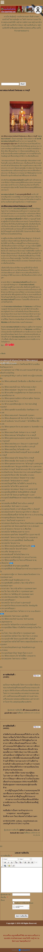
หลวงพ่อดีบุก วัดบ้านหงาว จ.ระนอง (14, 506)
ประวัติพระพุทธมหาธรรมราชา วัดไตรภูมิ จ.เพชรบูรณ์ (22, 464)
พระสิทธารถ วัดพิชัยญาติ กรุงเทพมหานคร (17, 594)
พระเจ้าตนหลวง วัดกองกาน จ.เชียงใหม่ (16, 529)
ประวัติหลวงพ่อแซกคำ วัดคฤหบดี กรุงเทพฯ (17, 415)
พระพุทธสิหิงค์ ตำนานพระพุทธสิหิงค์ (15, 566)
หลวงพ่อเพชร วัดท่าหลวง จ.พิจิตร (14, 659)
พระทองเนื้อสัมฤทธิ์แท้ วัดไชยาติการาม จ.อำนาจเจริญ (22, 515)
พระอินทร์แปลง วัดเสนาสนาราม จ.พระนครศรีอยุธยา (21, 472)
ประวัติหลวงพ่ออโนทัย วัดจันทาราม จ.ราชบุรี (18, 432)
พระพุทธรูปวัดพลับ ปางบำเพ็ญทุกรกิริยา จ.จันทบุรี (20, 509)
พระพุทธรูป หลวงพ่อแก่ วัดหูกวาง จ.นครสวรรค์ (19, 489)
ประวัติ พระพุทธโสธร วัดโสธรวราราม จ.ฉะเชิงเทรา (21, 611)
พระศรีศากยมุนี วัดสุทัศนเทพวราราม (15, 580)
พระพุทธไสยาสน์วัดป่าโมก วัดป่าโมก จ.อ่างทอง (19, 636)
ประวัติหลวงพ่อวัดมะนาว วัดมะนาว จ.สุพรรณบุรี (19, 444)
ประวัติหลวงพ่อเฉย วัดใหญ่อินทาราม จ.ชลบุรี (18, 435)
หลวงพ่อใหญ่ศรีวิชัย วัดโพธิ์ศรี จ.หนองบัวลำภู (18, 483)
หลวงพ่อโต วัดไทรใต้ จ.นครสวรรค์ (14, 486)
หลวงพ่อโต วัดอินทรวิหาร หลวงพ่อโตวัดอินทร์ (18, 625)
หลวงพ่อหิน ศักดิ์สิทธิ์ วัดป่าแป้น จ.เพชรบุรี (17, 503)
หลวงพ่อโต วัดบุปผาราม (10, 543)
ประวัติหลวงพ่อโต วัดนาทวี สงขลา (14, 549)
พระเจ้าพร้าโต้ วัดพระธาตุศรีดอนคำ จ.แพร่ (17, 495)
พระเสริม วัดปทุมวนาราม (11, 552)
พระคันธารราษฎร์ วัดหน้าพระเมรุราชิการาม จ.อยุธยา (21, 469)
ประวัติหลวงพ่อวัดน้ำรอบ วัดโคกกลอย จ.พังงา (18, 387)
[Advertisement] (21, 39)
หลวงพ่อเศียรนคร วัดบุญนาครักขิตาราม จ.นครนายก (21, 466)
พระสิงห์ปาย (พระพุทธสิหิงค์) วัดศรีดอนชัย (17, 540)
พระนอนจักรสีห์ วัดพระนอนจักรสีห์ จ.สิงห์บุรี (18, 639)
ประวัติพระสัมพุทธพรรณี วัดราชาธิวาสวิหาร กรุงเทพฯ (21, 418)
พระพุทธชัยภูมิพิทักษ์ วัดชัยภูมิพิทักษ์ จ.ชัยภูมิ (18, 492)
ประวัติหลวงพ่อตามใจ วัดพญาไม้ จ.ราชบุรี (17, 458)
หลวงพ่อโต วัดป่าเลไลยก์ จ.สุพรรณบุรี (15, 603)
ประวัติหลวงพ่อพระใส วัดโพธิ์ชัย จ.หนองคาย (18, 656)
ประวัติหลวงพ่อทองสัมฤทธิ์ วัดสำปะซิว (16, 546)
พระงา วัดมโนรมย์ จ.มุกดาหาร (13, 520)
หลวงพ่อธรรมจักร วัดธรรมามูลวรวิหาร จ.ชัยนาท (20, 512)
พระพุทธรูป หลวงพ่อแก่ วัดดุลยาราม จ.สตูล (18, 478)
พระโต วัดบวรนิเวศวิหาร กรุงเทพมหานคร (17, 591)
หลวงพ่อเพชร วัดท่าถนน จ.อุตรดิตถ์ (15, 616)
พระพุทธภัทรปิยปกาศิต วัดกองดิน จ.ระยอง (17, 475)
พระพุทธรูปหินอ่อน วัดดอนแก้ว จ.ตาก (15, 518)
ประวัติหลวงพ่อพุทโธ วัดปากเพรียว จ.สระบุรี (18, 447)
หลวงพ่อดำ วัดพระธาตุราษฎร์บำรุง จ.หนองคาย (19, 537)
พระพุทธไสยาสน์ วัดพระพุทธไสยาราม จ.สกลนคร (20, 526)
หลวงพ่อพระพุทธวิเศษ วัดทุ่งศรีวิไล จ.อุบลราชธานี (20, 535)
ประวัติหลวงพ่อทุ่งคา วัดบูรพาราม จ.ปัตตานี (18, 390)
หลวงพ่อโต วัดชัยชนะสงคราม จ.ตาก (15, 532)
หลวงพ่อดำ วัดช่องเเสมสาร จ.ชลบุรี (14, 481)
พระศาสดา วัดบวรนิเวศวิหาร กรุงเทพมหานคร (19, 588)
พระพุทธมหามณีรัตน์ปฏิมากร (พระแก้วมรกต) (18, 557)
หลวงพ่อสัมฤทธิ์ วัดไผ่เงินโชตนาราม (15, 554)
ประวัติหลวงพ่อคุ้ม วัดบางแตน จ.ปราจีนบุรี (17, 461)
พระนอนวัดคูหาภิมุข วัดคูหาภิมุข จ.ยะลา (17, 653)
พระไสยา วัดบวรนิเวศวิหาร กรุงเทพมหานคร (18, 633)
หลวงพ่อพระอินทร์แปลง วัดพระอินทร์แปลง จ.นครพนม (22, 523)
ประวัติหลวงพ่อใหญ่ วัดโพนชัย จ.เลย (15, 449)
